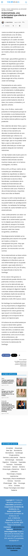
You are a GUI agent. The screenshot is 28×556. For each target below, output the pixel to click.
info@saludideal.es (17, 527)
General (8, 9)
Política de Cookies (14, 548)
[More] (19, 25)
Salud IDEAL (9, 22)
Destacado (4, 401)
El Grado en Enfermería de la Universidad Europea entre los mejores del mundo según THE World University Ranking (8, 407)
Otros (3, 378)
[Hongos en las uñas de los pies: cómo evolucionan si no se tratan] (21, 393)
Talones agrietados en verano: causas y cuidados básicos (8, 381)
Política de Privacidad (14, 546)
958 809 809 (17, 529)
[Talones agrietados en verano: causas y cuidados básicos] (21, 382)
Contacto (14, 550)
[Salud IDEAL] (3, 22)
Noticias (3, 9)
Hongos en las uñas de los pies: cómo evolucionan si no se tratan (8, 393)
